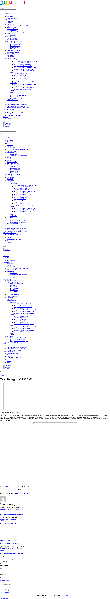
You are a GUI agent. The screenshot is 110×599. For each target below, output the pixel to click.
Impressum (65, 595)
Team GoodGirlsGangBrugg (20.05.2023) (11, 509)
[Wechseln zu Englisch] (56, 126)
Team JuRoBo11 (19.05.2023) (8, 519)
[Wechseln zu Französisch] (56, 123)
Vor (5, 375)
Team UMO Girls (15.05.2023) (8, 540)
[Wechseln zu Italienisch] (56, 124)
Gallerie (2, 510)
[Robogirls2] (13, 409)
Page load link (4, 598)
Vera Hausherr (4, 486)
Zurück (2, 375)
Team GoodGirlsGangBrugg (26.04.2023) (11, 548)
